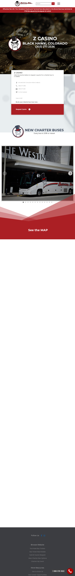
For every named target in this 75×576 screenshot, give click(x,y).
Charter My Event (37, 561)
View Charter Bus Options (37, 558)
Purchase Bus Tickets (37, 548)
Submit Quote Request (37, 555)
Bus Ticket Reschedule (38, 552)
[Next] (70, 173)
